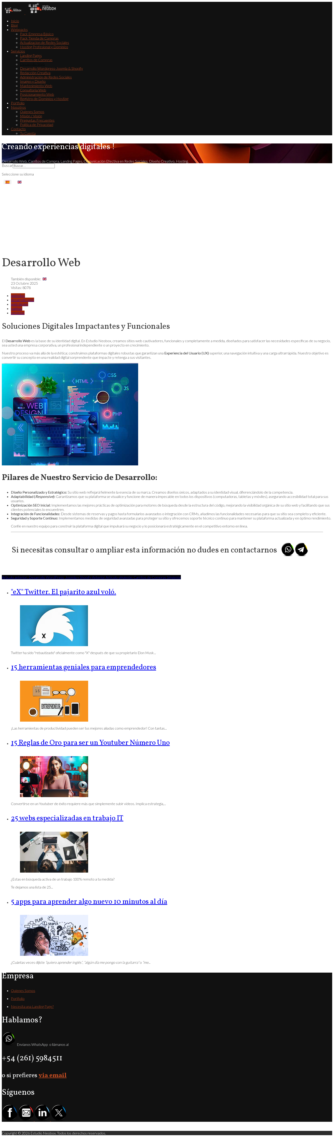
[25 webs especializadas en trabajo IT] (54, 871)
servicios (18, 313)
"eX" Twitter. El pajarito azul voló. (63, 592)
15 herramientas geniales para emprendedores (83, 668)
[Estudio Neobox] (30, 13)
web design (19, 304)
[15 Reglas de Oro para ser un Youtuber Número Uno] (54, 795)
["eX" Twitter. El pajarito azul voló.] (54, 645)
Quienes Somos (23, 990)
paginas (16, 308)
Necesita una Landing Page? (32, 1006)
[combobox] (34, 165)
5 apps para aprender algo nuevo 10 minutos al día (89, 902)
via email (53, 1075)
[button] (19, 29)
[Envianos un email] (26, 1119)
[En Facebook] (9, 1119)
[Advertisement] (167, 218)
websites (18, 295)
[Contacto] (59, 1119)
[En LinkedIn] (43, 1119)
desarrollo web (22, 300)
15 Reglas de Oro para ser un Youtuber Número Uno (90, 743)
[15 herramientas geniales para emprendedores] (54, 720)
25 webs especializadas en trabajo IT (67, 818)
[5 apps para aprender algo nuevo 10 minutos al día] (54, 954)
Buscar (7, 165)
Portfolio (18, 998)
